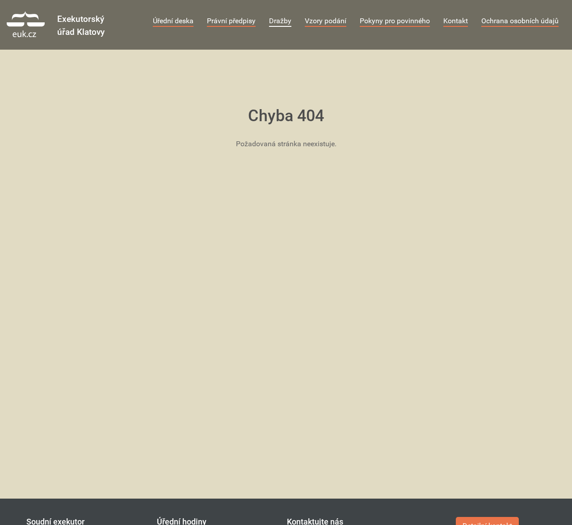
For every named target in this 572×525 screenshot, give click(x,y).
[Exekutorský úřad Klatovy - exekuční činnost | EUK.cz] (32, 24)
